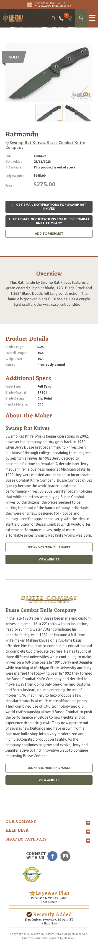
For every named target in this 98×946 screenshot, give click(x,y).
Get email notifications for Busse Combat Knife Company (51, 221)
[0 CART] (69, 18)
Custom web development (40, 938)
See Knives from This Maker (49, 547)
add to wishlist (49, 233)
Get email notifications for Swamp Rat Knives (50, 207)
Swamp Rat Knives (27, 142)
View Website (49, 559)
